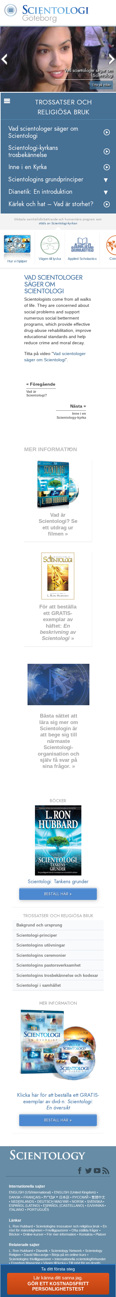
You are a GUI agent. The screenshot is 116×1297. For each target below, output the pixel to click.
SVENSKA (94, 1201)
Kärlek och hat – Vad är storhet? (50, 204)
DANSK (14, 1197)
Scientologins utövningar (40, 945)
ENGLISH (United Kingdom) (75, 1192)
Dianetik (42, 1250)
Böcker (14, 1234)
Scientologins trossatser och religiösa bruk (68, 1226)
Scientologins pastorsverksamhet (48, 965)
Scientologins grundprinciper (45, 179)
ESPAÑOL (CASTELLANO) (63, 1205)
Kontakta (85, 1234)
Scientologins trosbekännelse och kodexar (57, 975)
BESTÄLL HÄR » (58, 894)
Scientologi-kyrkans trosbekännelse (33, 151)
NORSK (78, 1201)
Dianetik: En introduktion (40, 191)
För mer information (61, 1234)
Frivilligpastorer (56, 1230)
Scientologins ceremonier (41, 955)
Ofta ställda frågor (84, 1230)
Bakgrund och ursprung (39, 925)
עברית (49, 1196)
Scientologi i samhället (38, 985)
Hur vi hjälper (17, 261)
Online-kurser (33, 1234)
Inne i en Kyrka (27, 167)
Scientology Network (66, 1250)
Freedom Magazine (25, 1263)
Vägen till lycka (50, 259)
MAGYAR (61, 1201)
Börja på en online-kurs (69, 1255)
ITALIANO (16, 1209)
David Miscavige (36, 1255)
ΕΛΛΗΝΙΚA (95, 1205)
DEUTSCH (45, 1201)
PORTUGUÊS (38, 1209)
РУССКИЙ (80, 1197)
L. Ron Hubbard (21, 1226)
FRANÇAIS (32, 1197)
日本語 (64, 1197)
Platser (101, 1234)
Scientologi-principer (36, 935)
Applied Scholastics (82, 259)
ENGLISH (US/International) (30, 1192)
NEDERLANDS (22, 1201)
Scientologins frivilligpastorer (30, 1259)
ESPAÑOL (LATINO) (24, 1205)
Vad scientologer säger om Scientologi (43, 132)
